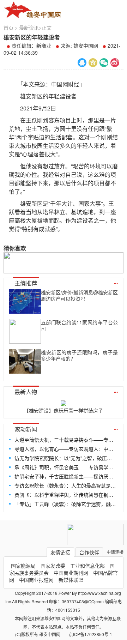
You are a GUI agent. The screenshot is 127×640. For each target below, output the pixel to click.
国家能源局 (23, 565)
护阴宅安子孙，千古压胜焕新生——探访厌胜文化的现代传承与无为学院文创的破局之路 (65, 476)
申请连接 (115, 552)
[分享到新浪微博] (114, 62)
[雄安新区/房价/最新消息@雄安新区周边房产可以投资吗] (25, 301)
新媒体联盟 (71, 579)
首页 (8, 27)
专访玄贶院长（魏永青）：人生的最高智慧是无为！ (65, 485)
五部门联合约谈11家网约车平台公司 (79, 325)
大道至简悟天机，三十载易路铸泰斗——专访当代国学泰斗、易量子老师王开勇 (65, 439)
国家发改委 (53, 565)
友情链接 (60, 552)
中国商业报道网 (36, 579)
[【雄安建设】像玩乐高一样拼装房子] (63, 401)
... (116, 282)
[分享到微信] (103, 62)
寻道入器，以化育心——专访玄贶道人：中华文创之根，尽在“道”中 (65, 448)
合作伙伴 (89, 552)
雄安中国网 (85, 45)
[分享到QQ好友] (82, 62)
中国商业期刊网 (71, 572)
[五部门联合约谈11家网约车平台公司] (25, 331)
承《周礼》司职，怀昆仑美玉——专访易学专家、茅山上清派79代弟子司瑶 (65, 467)
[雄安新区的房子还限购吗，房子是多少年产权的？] (25, 361)
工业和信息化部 (87, 565)
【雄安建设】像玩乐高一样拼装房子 (63, 410)
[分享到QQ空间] (93, 62)
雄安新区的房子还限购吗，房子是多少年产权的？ (79, 355)
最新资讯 (29, 27)
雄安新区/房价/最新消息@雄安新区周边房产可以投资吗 (79, 295)
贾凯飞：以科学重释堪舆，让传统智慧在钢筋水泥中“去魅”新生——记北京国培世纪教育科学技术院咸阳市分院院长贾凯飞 (65, 494)
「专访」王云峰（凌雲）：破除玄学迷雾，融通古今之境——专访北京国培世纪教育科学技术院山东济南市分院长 (65, 503)
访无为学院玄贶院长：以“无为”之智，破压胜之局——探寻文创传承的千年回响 (65, 457)
